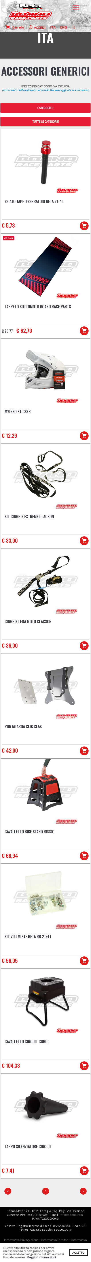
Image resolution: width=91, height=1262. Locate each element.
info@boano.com (71, 1215)
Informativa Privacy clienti (21, 1240)
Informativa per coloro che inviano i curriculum (47, 1242)
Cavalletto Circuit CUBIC (27, 1041)
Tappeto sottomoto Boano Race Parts (38, 306)
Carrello (17, 27)
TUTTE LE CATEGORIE (45, 121)
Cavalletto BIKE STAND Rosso (29, 831)
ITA (52, 27)
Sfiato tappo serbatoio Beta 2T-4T (34, 201)
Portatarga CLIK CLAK (23, 726)
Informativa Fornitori (54, 1240)
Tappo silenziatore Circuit (28, 1146)
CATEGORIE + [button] (45, 108)
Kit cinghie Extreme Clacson (29, 516)
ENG (63, 27)
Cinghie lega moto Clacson (28, 621)
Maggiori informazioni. (42, 1257)
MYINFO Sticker (18, 411)
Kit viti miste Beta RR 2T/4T (28, 936)
